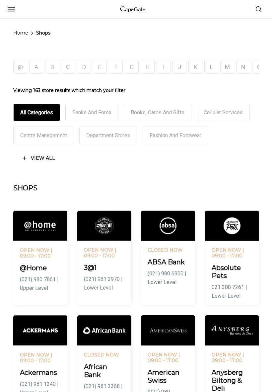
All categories (36, 112)
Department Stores (108, 135)
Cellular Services (223, 112)
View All (43, 158)
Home (20, 33)
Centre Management (43, 135)
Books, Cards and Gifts (157, 112)
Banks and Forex (91, 112)
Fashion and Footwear (175, 135)
